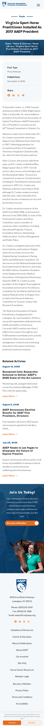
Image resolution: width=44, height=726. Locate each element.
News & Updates (22, 43)
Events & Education (22, 636)
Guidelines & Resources (22, 630)
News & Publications (22, 643)
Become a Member (22, 683)
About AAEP (22, 650)
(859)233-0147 (25, 607)
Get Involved (22, 656)
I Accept (12, 723)
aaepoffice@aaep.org (25, 615)
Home (8, 43)
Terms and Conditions (22, 697)
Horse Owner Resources (22, 669)
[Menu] (37, 4)
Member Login (22, 676)
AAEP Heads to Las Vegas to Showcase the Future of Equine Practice (20, 450)
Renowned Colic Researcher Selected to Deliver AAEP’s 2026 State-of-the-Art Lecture (21, 374)
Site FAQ (22, 663)
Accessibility (22, 703)
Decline (31, 723)
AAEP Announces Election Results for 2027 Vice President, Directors (18, 412)
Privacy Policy (22, 690)
